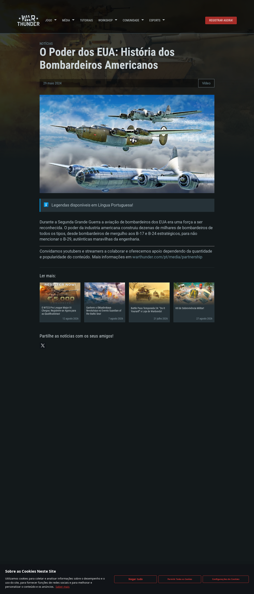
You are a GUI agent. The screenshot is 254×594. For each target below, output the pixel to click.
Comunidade (131, 20)
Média (66, 20)
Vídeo (206, 83)
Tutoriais (86, 20)
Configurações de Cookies (225, 579)
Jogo (48, 20)
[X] (43, 345)
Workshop (105, 20)
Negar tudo (135, 579)
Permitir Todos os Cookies (180, 579)
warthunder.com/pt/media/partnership (167, 257)
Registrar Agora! (221, 20)
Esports (154, 20)
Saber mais (63, 586)
